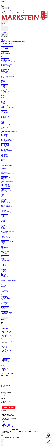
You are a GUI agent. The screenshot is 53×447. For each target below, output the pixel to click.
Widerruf (5, 351)
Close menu (5, 36)
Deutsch (2, 4)
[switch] (48, 442)
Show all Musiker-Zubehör (7, 165)
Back (2, 439)
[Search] (2, 25)
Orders (24, 41)
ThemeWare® (35, 431)
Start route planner (6, 401)
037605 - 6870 (16, 383)
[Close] (2, 434)
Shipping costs (6, 349)
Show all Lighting (5, 255)
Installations (5, 359)
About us (5, 346)
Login (2, 39)
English (2, 6)
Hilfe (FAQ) (6, 360)
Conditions (3, 10)
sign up (3, 40)
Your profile (8, 41)
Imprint (7, 10)
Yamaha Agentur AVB (29, 10)
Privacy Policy (20, 10)
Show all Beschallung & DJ (7, 181)
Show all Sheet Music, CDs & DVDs (9, 131)
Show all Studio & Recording (7, 293)
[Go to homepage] (25, 19)
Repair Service (6, 358)
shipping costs (15, 429)
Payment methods (19, 41)
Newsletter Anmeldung (8, 361)
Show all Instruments (5, 53)
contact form (8, 385)
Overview (3, 41)
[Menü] (51, 433)
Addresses (13, 41)
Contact (5, 347)
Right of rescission (13, 10)
